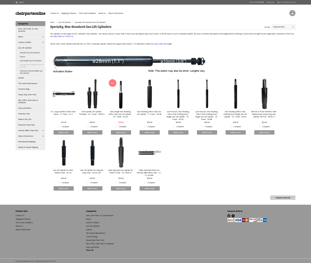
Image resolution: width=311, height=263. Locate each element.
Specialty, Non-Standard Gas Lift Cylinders (32, 66)
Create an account (289, 2)
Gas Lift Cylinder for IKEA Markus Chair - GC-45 (63, 171)
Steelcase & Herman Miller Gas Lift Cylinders (31, 72)
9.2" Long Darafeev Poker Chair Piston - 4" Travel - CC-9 (63, 112)
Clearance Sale (24, 113)
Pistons (22, 57)
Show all (89, 250)
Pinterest (228, 215)
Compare (65, 126)
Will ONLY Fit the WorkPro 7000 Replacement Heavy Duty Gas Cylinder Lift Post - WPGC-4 (263, 114)
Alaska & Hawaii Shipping (28, 147)
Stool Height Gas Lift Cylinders (31, 61)
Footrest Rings (24, 89)
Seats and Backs (24, 108)
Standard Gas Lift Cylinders (30, 53)
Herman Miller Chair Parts (28, 130)
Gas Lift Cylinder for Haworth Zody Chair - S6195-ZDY (91, 171)
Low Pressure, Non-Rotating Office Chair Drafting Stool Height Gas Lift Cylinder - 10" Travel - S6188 (206, 115)
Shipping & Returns (68, 13)
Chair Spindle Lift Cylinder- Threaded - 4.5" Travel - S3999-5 (91, 112)
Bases (20, 36)
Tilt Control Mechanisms (27, 83)
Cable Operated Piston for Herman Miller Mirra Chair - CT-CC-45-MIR (149, 172)
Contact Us (54, 13)
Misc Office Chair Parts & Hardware (28, 101)
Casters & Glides (24, 42)
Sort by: (267, 27)
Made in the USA (24, 119)
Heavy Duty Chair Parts (27, 94)
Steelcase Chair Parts (26, 125)
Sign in (279, 2)
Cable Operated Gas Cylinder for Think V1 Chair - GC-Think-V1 (120, 171)
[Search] (17, 2)
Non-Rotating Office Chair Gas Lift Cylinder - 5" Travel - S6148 (149, 112)
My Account (270, 2)
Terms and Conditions (87, 13)
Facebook (233, 215)
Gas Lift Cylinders (25, 48)
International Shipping (26, 141)
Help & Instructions (115, 13)
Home (52, 22)
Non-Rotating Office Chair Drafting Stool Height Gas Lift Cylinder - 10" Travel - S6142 (235, 114)
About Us (102, 13)
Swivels (21, 78)
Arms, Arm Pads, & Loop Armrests (28, 30)
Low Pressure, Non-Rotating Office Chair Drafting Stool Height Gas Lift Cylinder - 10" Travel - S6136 (177, 115)
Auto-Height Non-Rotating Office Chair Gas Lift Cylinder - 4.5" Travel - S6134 (120, 114)
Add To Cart (64, 132)
